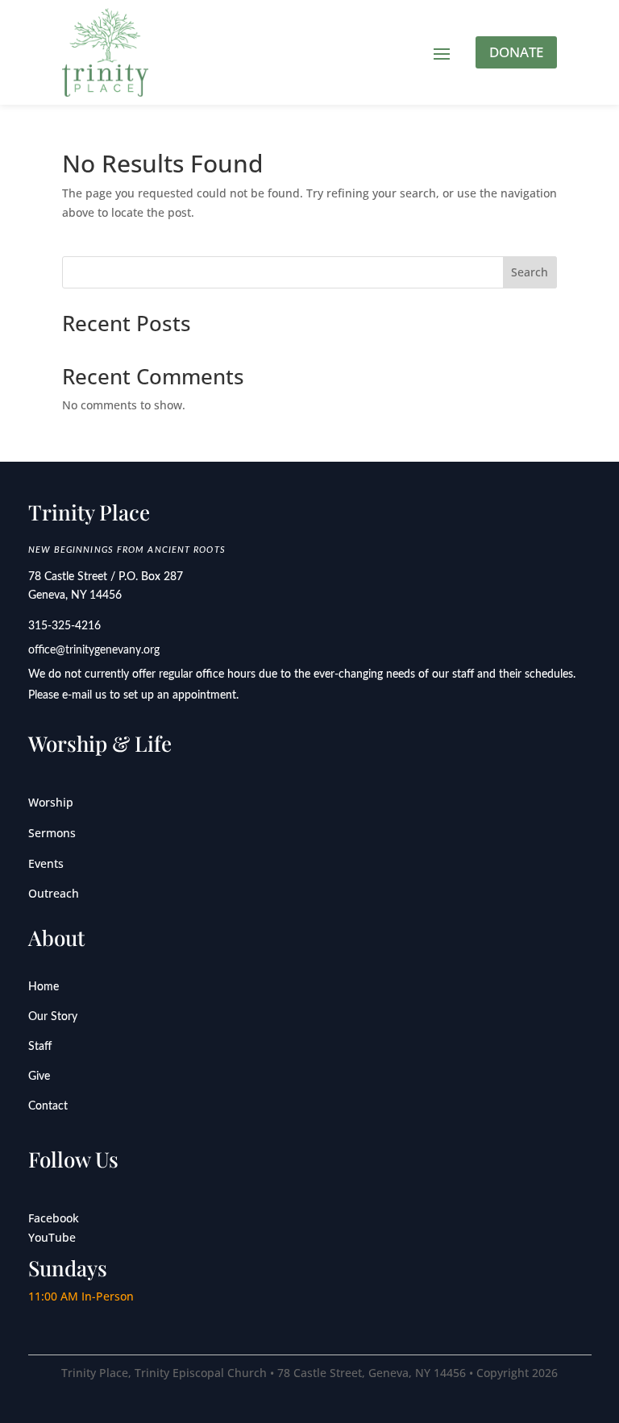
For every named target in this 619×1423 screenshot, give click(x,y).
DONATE (516, 52)
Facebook (53, 1218)
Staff (40, 1046)
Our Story (52, 1017)
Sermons (52, 832)
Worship (50, 802)
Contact (48, 1106)
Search (529, 272)
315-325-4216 (64, 626)
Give (39, 1076)
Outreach (53, 893)
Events (46, 863)
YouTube (52, 1237)
